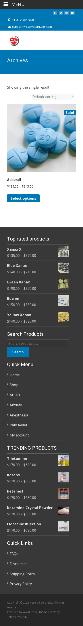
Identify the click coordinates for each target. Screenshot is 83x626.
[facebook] (55, 14)
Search (18, 352)
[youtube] (72, 14)
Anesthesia (19, 415)
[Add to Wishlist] (71, 122)
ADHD (15, 394)
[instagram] (66, 14)
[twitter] (61, 14)
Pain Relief (18, 425)
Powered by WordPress (22, 612)
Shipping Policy (22, 573)
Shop (14, 384)
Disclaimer (18, 563)
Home (15, 374)
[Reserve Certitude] (10, 39)
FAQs (14, 553)
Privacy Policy (21, 583)
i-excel (52, 612)
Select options (23, 198)
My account (19, 435)
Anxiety (16, 405)
